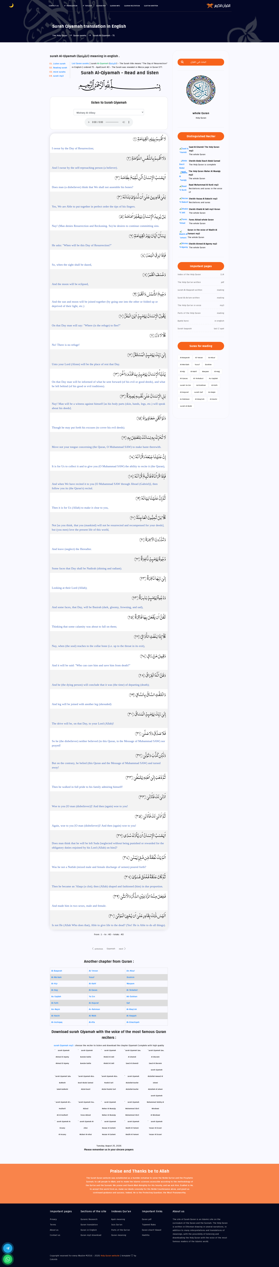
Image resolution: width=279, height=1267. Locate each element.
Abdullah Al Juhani (155, 1089)
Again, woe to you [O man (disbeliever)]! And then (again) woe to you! (94, 825)
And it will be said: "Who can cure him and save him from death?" (91, 665)
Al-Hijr (54, 984)
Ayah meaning (118, 1219)
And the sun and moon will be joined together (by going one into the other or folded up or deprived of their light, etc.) (105, 304)
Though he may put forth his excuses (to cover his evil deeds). (88, 427)
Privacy (53, 1219)
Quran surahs (79, 35)
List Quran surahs (80, 63)
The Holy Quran (60, 35)
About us (54, 1230)
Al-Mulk (92, 1016)
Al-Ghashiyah (133, 1022)
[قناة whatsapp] (7, 1259)
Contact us (54, 5)
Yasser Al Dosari (155, 1134)
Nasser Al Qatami (109, 1134)
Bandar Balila (85, 1063)
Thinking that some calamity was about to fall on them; (84, 626)
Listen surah (59, 64)
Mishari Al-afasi (85, 1134)
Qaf (128, 1003)
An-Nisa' (131, 971)
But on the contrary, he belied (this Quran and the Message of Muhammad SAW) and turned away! (106, 765)
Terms (53, 1225)
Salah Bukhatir (62, 1089)
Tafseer (88, 5)
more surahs (59, 72)
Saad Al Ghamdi (132, 1063)
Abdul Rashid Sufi (109, 1089)
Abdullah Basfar (132, 1089)
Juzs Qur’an (116, 1225)
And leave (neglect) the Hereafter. (72, 549)
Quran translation (89, 1225)
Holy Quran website (110, 1256)
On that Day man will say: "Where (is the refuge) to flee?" (86, 325)
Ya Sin (92, 996)
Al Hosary (62, 1134)
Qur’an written (151, 5)
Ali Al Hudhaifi (62, 1115)
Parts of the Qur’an (120, 1230)
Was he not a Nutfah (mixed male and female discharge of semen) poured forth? (99, 867)
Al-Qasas (93, 990)
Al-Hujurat (94, 1003)
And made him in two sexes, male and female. (79, 905)
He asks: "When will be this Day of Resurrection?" (82, 245)
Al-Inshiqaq (56, 1022)
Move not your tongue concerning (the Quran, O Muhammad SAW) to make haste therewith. (106, 447)
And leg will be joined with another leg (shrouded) (81, 704)
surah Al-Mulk (186, 406)
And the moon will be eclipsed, (70, 284)
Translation (72, 5)
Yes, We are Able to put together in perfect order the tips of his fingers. (93, 206)
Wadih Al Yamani (132, 1134)
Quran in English (89, 1230)
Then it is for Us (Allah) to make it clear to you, (80, 507)
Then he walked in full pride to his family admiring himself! (87, 786)
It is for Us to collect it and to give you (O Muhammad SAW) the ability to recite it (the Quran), (108, 466)
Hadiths (146, 1235)
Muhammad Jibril (132, 1115)
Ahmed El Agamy (62, 1063)
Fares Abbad (86, 1115)
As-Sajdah (56, 996)
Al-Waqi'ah (132, 1009)
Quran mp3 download (91, 1235)
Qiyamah (111, 949)
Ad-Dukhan (132, 996)
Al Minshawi (155, 1115)
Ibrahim (130, 977)
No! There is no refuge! (66, 344)
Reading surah (60, 68)
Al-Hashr (55, 1016)
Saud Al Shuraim (155, 1063)
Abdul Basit (85, 1089)
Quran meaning (118, 1235)
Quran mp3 (115, 5)
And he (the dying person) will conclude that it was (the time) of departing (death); (100, 684)
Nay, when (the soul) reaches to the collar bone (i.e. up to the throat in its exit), (98, 646)
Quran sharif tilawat (151, 1230)
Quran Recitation (132, 5)
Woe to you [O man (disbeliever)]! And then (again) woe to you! (90, 806)
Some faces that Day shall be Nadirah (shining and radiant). (87, 568)
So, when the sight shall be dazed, (72, 264)
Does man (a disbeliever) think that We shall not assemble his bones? (92, 187)
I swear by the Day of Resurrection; (73, 148)
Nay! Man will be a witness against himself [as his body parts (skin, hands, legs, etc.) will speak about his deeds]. (108, 406)
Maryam (130, 984)
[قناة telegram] (7, 1248)
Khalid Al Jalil (109, 1063)
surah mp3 (58, 76)
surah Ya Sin (185, 385)
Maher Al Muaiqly (109, 1115)
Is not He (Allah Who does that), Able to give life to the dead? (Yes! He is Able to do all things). (109, 925)
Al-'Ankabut (132, 990)
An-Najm (55, 1009)
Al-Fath (54, 1003)
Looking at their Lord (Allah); (69, 587)
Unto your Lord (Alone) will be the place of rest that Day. (86, 364)
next (121, 949)
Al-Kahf (92, 984)
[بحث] (182, 62)
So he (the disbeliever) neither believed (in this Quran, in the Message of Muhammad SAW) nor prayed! (108, 743)
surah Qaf (198, 392)
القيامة (112, 63)
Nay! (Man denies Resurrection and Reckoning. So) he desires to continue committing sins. (105, 225)
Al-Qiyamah (102, 63)
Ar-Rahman (94, 1009)
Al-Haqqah (131, 1016)
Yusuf (91, 977)
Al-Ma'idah (56, 977)
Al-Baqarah (56, 971)
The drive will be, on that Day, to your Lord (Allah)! (83, 723)
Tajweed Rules (149, 1225)
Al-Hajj (54, 990)
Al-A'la (92, 1022)
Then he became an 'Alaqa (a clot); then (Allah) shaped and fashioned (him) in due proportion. (107, 886)
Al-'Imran (93, 971)
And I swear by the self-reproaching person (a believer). (85, 167)
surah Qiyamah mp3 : (64, 1045)
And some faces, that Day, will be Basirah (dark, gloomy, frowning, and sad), (97, 607)
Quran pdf (101, 5)
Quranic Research (89, 1219)
